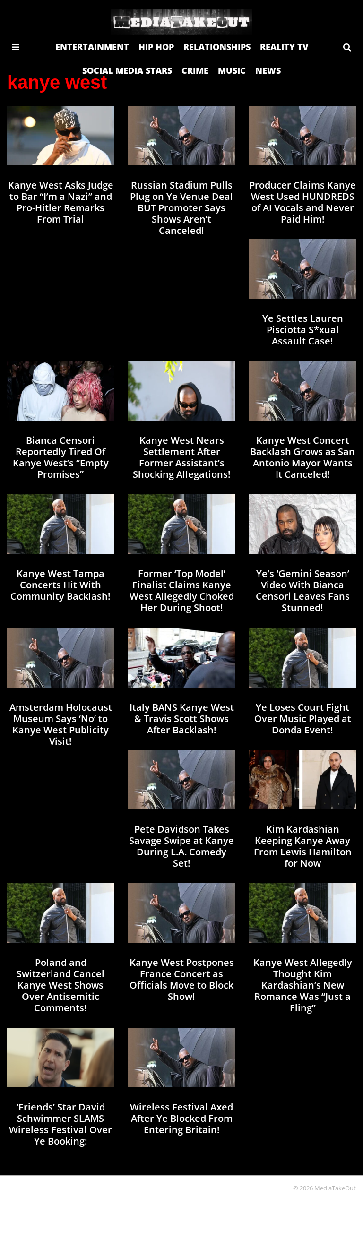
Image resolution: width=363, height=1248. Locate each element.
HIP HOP (156, 46)
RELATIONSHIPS (217, 46)
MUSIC (232, 70)
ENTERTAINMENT (92, 46)
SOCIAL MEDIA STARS (127, 70)
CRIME (195, 70)
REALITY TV (284, 46)
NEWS (268, 70)
